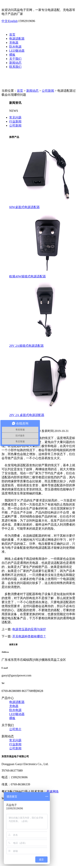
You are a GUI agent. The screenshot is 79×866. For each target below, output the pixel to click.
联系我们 (15, 66)
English (12, 21)
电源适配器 (17, 38)
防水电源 (15, 46)
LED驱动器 (17, 50)
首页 (12, 34)
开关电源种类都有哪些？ (29, 636)
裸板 (12, 54)
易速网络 (52, 791)
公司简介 (15, 729)
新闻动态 (15, 62)
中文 (5, 21)
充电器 (13, 42)
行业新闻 (15, 121)
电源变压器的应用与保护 (29, 629)
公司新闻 (48, 90)
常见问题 (15, 117)
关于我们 (15, 58)
